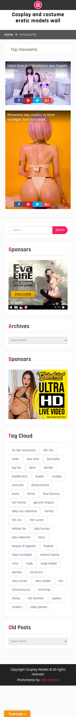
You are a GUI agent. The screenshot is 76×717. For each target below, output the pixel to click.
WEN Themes (50, 680)
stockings (44, 589)
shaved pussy (21, 589)
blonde (48, 467)
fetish (31, 494)
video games (38, 607)
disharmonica (40, 485)
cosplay (57, 476)
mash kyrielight (22, 555)
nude (29, 563)
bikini (32, 467)
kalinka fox (19, 528)
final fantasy (51, 494)
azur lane (33, 459)
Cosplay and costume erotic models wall (38, 17)
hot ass (17, 520)
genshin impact (44, 502)
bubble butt (20, 476)
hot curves (37, 520)
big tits (16, 467)
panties (17, 572)
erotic (15, 494)
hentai (49, 511)
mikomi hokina (49, 555)
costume (17, 485)
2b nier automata (23, 450)
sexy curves (19, 581)
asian (15, 459)
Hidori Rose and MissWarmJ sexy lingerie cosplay (37, 68)
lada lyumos (42, 528)
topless (57, 598)
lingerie (48, 546)
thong (16, 598)
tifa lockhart (36, 598)
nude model (49, 563)
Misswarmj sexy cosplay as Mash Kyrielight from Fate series (31, 117)
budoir (39, 476)
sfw (60, 581)
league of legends (24, 546)
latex (41, 537)
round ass (36, 572)
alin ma (48, 450)
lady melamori (21, 537)
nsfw (15, 563)
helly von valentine (24, 511)
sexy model (42, 581)
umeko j (17, 607)
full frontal (19, 502)
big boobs (53, 459)
